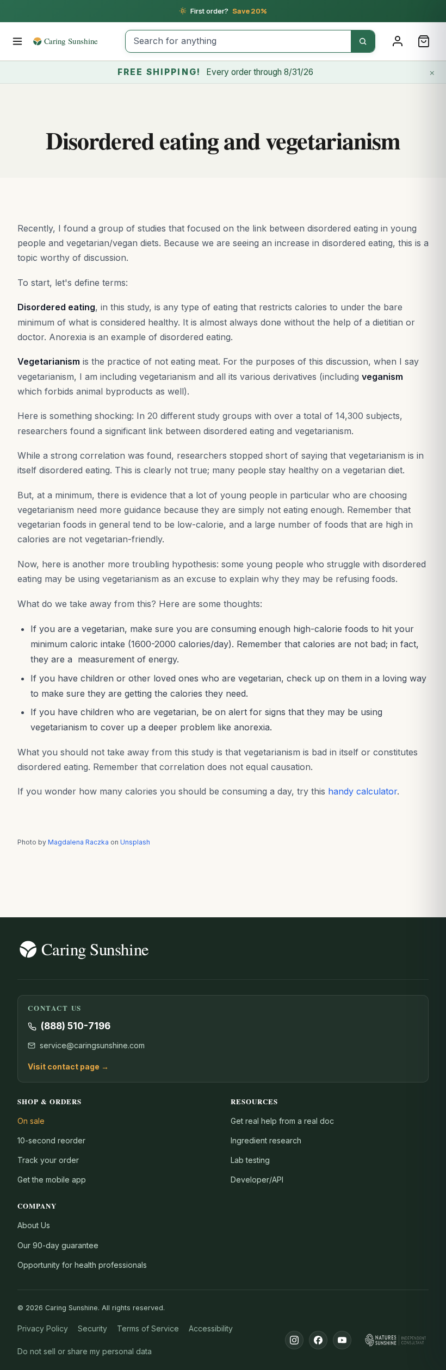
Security (92, 1328)
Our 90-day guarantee (57, 1245)
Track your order (48, 1160)
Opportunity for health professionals (82, 1264)
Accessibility (211, 1328)
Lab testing (250, 1160)
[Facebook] (318, 1340)
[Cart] (423, 41)
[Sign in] (397, 41)
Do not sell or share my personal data (84, 1351)
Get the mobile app (51, 1179)
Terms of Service (148, 1328)
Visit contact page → (68, 1066)
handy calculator (362, 791)
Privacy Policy (42, 1328)
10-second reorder (51, 1140)
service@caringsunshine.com (92, 1045)
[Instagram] (294, 1340)
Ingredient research (266, 1140)
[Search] (363, 41)
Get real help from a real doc (282, 1120)
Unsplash (135, 842)
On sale (31, 1120)
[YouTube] (342, 1340)
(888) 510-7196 (75, 1026)
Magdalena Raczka (78, 842)
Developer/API (257, 1179)
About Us (33, 1225)
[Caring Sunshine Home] (75, 41)
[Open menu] (17, 41)
